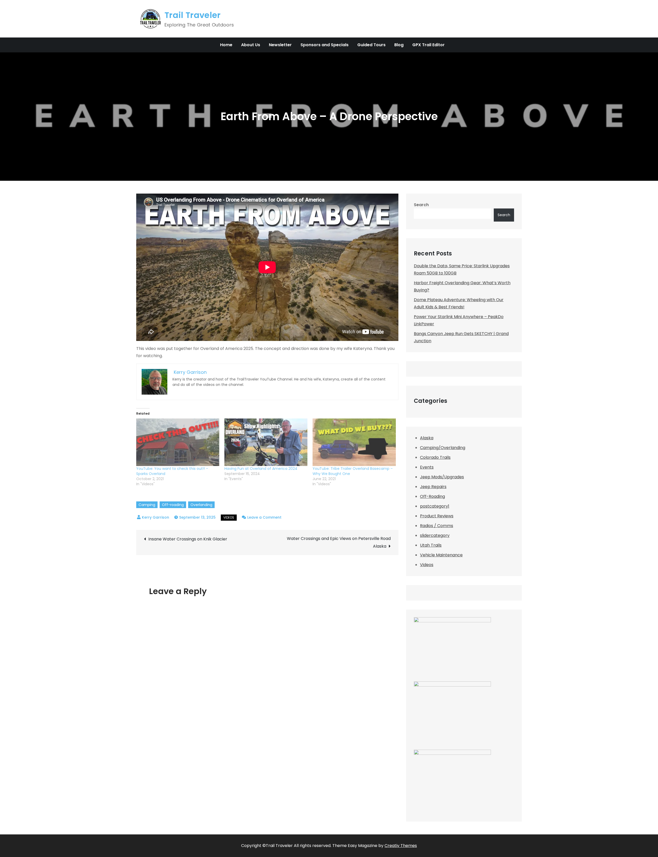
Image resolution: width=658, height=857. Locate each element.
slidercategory (435, 535)
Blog (399, 45)
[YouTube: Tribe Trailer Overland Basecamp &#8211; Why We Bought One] (354, 442)
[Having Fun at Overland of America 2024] (265, 442)
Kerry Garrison (155, 517)
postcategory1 (434, 506)
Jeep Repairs (433, 487)
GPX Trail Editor (428, 45)
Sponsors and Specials (324, 45)
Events (427, 467)
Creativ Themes (401, 846)
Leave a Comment (264, 517)
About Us (250, 45)
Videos (228, 517)
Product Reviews (436, 516)
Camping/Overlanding (442, 448)
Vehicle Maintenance (441, 555)
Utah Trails (431, 545)
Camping (147, 504)
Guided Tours (371, 45)
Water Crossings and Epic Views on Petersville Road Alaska (339, 542)
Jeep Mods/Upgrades (442, 477)
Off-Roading (432, 496)
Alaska (426, 438)
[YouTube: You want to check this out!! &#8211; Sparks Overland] (177, 442)
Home (226, 45)
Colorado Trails (435, 457)
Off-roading (173, 504)
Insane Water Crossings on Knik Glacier (187, 539)
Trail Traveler (192, 15)
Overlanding (201, 504)
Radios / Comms (436, 526)
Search (421, 205)
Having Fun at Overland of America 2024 (260, 468)
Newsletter (280, 45)
